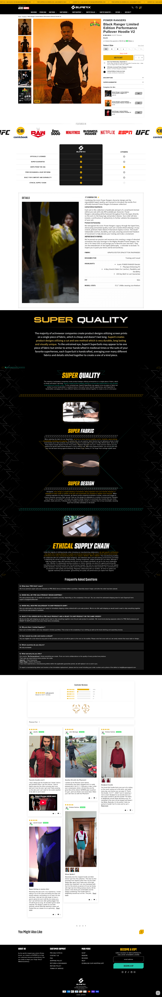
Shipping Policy (56, 961)
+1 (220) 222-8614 (81, 989)
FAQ (51, 958)
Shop (84, 953)
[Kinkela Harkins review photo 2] (103, 780)
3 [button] (82, 926)
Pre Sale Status (56, 953)
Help (83, 961)
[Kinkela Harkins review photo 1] (117, 757)
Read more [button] (104, 806)
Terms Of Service (56, 968)
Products (24, 16)
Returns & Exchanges (58, 963)
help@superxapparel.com (128, 667)
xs (106, 49)
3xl (141, 49)
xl (129, 49)
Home (19, 16)
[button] (107, 35)
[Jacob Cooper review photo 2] (31, 884)
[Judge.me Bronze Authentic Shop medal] (76, 708)
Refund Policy (55, 966)
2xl (135, 49)
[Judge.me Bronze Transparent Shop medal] (85, 708)
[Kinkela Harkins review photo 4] (77, 870)
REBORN (84, 955)
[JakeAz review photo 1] (45, 757)
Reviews (85, 958)
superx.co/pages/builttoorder (29, 599)
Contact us (54, 955)
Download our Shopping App (93, 963)
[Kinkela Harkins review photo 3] (108, 780)
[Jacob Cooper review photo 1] (45, 854)
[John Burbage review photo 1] (81, 757)
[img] (33, 729)
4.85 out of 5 (50, 693)
